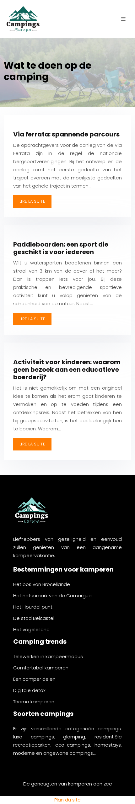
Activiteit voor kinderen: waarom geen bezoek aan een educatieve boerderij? (67, 369)
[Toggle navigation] (123, 19)
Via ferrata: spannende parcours (66, 134)
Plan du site (67, 799)
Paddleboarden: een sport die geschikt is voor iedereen (60, 248)
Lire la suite (32, 201)
